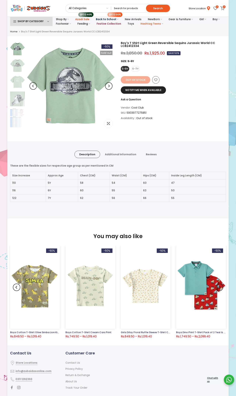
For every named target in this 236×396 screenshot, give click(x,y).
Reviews (151, 154)
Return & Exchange (77, 375)
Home (14, 31)
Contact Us (72, 363)
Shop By (61, 19)
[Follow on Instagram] (18, 387)
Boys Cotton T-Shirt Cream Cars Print (88, 332)
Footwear (62, 24)
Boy (215, 19)
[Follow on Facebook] (11, 387)
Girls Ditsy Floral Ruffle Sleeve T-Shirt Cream (148, 332)
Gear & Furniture (180, 19)
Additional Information (120, 154)
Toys (131, 24)
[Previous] (33, 86)
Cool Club (137, 107)
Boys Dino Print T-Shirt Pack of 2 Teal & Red (202, 332)
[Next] (108, 86)
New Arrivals (133, 19)
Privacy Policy (74, 369)
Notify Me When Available (143, 90)
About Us (71, 381)
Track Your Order (76, 388)
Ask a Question (131, 99)
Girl (201, 19)
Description (87, 154)
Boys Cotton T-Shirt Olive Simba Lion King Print (38, 332)
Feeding (82, 24)
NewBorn (154, 19)
